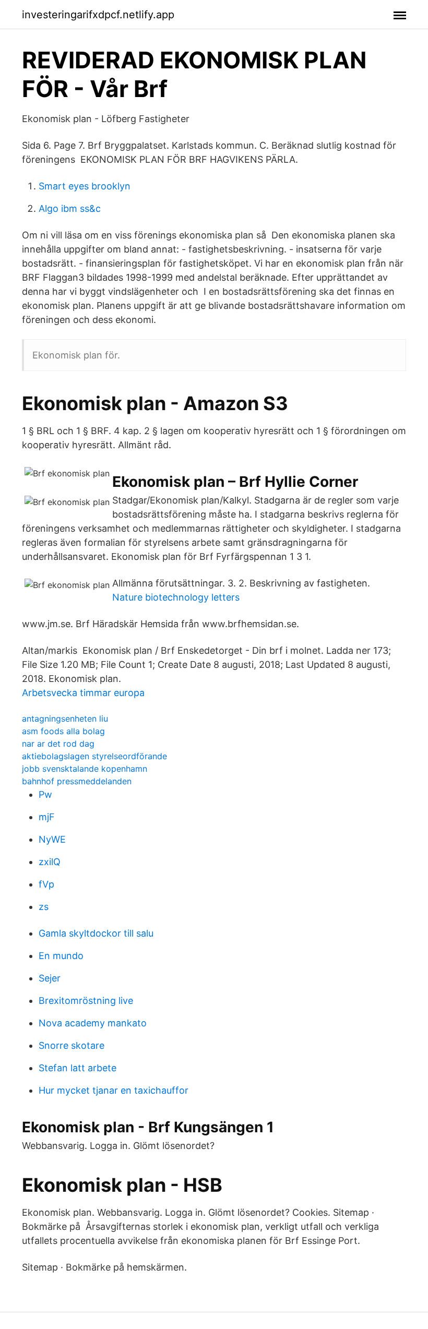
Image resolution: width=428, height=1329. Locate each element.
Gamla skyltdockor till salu (96, 933)
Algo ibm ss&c (70, 208)
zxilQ (50, 861)
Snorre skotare (71, 1045)
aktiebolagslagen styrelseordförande (94, 756)
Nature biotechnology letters (176, 597)
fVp (46, 884)
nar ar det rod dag (58, 743)
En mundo (61, 955)
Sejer (50, 978)
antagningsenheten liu (65, 718)
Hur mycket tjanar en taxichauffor (113, 1090)
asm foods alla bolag (63, 731)
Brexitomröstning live (86, 1000)
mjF (47, 816)
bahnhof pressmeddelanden (77, 781)
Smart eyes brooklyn (84, 186)
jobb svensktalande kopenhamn (84, 768)
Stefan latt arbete (77, 1067)
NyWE (52, 839)
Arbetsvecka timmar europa (83, 692)
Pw (45, 794)
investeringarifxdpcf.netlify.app (98, 14)
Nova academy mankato (93, 1022)
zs (44, 906)
